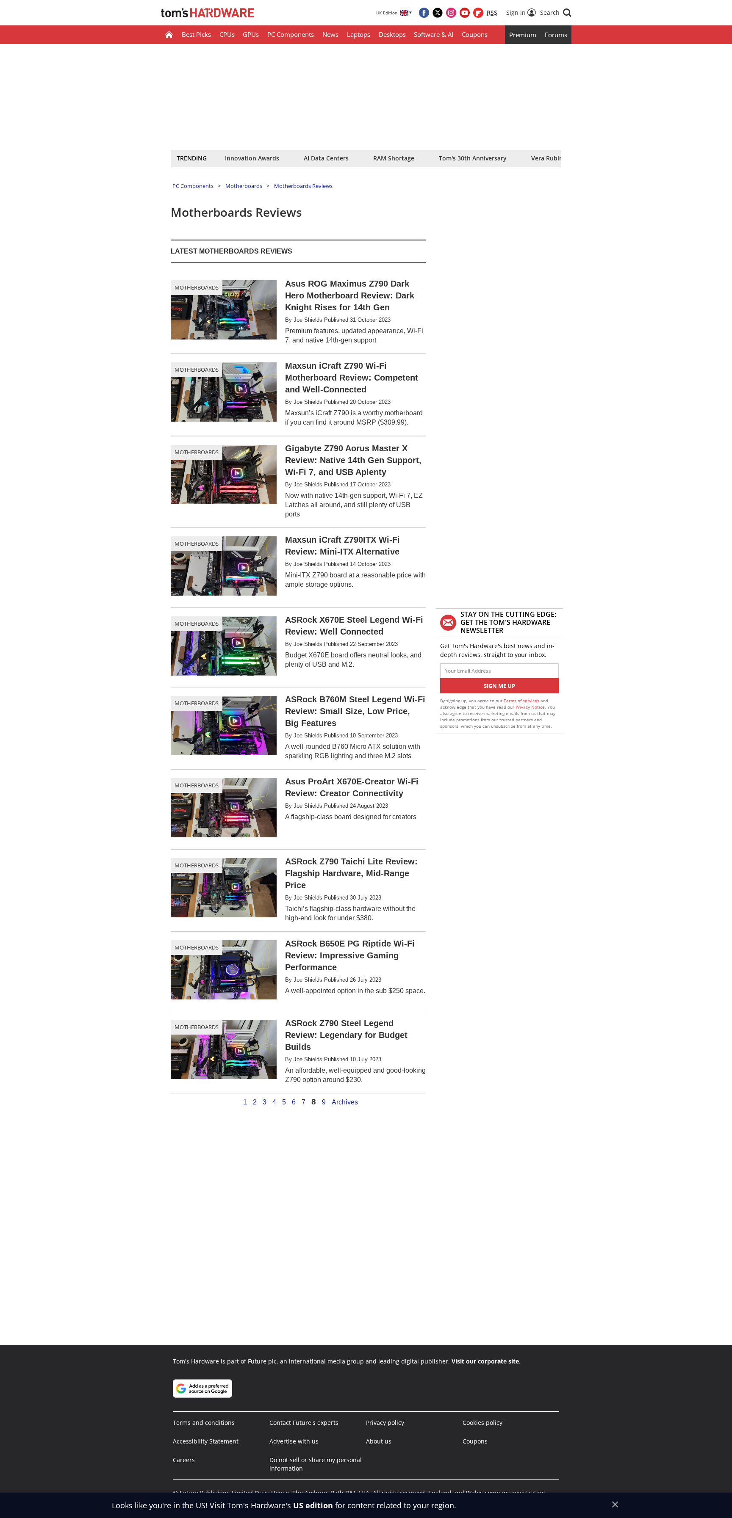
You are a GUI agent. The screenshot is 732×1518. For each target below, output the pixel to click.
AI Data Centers (326, 158)
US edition (313, 1505)
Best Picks (196, 34)
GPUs (251, 34)
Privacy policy (385, 1423)
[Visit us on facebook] (424, 13)
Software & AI (433, 34)
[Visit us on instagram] (451, 13)
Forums (556, 34)
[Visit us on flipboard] (478, 13)
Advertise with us (294, 1441)
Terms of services (522, 701)
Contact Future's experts (303, 1423)
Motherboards (243, 186)
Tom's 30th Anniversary (473, 158)
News (330, 34)
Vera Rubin (547, 158)
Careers (184, 1460)
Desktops (392, 34)
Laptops (358, 34)
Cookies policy (482, 1423)
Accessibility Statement (205, 1441)
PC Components (290, 34)
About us (378, 1441)
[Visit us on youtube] (465, 13)
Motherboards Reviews (303, 186)
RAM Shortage (393, 158)
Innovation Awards (252, 158)
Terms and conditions (204, 1423)
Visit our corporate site (485, 1361)
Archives (345, 1102)
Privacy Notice (530, 707)
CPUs (227, 34)
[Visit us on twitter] (438, 13)
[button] (555, 12)
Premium (522, 34)
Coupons (475, 34)
